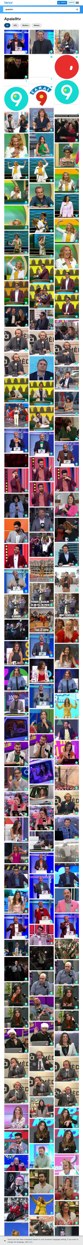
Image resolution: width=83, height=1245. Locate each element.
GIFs (15, 25)
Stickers (25, 25)
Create (63, 2)
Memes (36, 25)
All (7, 25)
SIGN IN (71, 2)
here (30, 1242)
